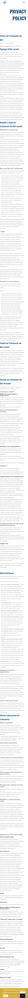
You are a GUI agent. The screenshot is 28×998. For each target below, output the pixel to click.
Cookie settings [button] (14, 996)
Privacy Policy (20, 463)
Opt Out (6, 519)
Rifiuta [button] (5, 996)
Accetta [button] (22, 992)
